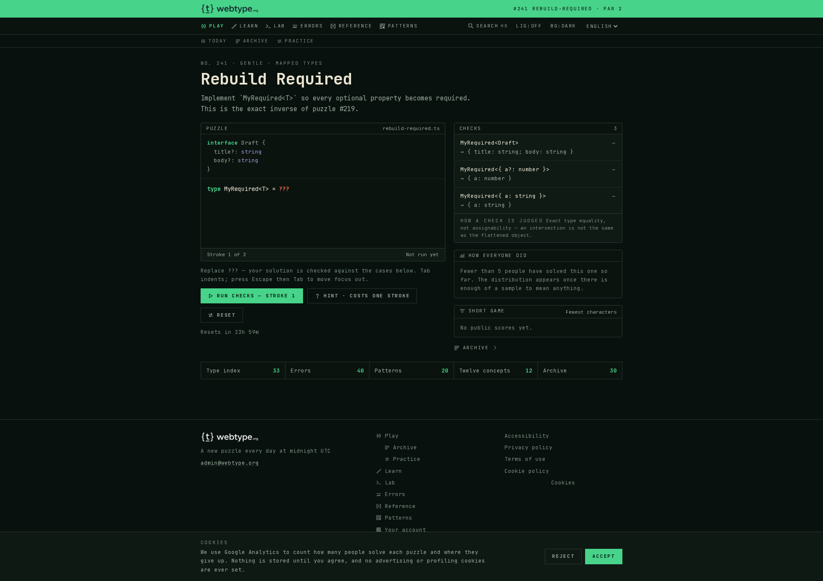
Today (217, 41)
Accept (603, 556)
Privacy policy (529, 447)
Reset (226, 315)
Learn (249, 26)
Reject (563, 556)
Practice (299, 41)
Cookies (563, 482)
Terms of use (525, 459)
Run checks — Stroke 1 (256, 296)
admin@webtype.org (230, 462)
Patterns (403, 26)
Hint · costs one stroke (367, 296)
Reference (355, 26)
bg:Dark (563, 26)
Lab (279, 26)
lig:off (529, 26)
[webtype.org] (230, 8)
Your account (405, 529)
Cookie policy (527, 471)
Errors (311, 26)
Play (216, 26)
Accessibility (527, 435)
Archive (256, 41)
